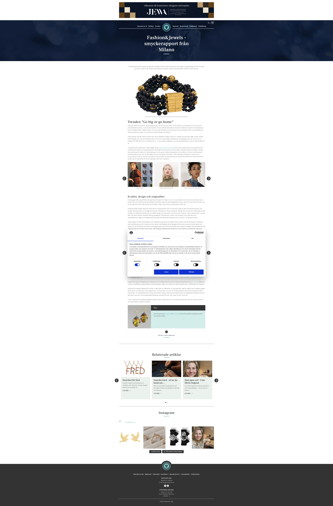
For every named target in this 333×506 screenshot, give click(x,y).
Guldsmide (193, 26)
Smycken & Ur (142, 26)
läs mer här (194, 282)
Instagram (167, 314)
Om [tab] (192, 238)
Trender (157, 26)
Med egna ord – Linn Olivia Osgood (195, 381)
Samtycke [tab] (140, 238)
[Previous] (124, 178)
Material (175, 26)
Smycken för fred (131, 380)
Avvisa (166, 272)
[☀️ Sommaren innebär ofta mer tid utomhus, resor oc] (154, 437)
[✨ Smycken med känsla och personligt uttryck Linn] (203, 437)
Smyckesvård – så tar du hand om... (165, 381)
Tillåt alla (191, 272)
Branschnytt (184, 26)
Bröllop (150, 26)
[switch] (156, 264)
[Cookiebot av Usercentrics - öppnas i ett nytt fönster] (196, 232)
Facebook (177, 314)
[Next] (209, 178)
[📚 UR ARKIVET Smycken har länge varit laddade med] (130, 437)
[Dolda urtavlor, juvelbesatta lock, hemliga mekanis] (179, 437)
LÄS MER (126, 391)
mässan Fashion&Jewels (166, 148)
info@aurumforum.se (168, 482)
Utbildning (202, 26)
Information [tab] (166, 238)
